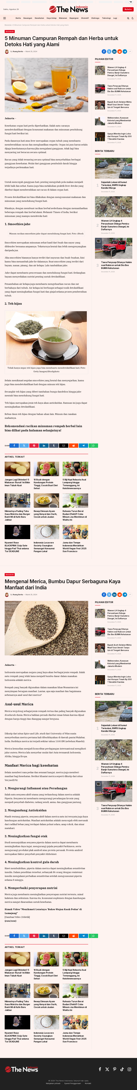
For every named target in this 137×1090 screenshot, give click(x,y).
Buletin (128, 9)
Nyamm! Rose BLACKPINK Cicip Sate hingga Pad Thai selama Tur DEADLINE (17, 547)
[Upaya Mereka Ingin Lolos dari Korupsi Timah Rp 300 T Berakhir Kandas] (100, 136)
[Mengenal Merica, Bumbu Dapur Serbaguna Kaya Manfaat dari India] (46, 628)
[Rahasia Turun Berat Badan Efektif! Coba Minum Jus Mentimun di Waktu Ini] (75, 500)
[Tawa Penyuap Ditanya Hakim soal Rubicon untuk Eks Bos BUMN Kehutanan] (100, 88)
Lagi (115, 18)
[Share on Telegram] (125, 51)
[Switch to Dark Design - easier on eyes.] (132, 18)
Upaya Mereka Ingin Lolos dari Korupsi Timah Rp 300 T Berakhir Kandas (119, 136)
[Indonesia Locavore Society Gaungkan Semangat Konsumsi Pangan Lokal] (46, 532)
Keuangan (27, 18)
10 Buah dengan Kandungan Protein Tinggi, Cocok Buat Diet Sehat (46, 484)
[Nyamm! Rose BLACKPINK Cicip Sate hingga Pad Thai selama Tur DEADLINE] (17, 532)
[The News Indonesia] (68, 9)
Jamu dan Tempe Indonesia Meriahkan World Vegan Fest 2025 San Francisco (74, 547)
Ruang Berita (18, 51)
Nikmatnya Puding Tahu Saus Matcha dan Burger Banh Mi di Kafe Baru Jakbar (17, 515)
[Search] (128, 18)
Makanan (63, 18)
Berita (18, 18)
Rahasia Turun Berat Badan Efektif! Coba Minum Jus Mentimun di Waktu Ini (75, 515)
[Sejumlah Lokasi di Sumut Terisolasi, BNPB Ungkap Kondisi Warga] (113, 168)
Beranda (8, 25)
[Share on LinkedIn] (114, 51)
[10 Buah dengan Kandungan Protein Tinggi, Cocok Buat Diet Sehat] (46, 469)
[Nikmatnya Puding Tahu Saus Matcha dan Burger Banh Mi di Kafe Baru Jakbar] (17, 500)
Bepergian (74, 18)
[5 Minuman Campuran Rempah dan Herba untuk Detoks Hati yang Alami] (46, 85)
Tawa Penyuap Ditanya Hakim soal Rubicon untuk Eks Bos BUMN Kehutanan (119, 88)
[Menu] (4, 18)
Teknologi (106, 18)
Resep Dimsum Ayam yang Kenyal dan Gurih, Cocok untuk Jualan (45, 514)
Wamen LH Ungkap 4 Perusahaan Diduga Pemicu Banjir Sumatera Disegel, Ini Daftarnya (118, 71)
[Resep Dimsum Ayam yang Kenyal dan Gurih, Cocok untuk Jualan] (46, 500)
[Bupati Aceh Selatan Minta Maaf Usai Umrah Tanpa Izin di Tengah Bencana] (100, 104)
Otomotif (85, 18)
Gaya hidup (51, 18)
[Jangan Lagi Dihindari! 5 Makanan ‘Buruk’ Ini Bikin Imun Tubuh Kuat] (17, 469)
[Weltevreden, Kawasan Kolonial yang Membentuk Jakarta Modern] (100, 120)
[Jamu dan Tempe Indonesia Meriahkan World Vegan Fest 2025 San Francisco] (75, 532)
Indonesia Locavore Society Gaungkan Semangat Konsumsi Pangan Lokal (44, 547)
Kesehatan (39, 18)
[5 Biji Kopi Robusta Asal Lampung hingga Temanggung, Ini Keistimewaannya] (75, 469)
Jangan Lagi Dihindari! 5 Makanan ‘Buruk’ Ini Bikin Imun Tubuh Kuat (17, 482)
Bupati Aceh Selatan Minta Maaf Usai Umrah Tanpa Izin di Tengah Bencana (119, 104)
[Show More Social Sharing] (130, 51)
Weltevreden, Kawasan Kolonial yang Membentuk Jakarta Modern (119, 120)
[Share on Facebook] (104, 51)
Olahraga (95, 18)
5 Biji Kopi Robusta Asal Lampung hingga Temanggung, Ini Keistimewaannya (74, 484)
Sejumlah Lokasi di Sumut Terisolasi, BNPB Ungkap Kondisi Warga (114, 185)
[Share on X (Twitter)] (109, 51)
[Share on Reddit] (119, 51)
